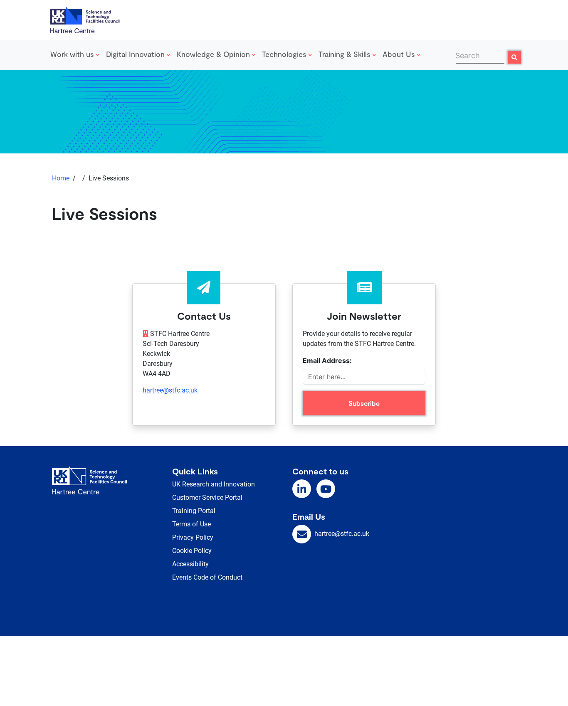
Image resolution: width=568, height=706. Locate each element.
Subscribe (364, 403)
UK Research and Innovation (213, 484)
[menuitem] (76, 55)
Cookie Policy (192, 551)
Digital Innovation (136, 54)
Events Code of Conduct (207, 577)
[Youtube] (325, 488)
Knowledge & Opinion (214, 54)
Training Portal (193, 511)
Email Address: (327, 360)
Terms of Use (191, 524)
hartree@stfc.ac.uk (170, 390)
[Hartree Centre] (85, 19)
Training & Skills (346, 54)
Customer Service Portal (207, 497)
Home (60, 178)
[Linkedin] (301, 488)
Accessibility (190, 564)
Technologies (285, 54)
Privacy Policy (192, 537)
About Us (400, 54)
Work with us (73, 54)
